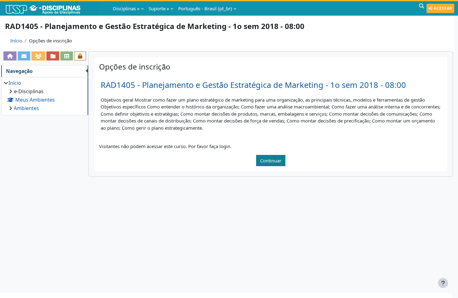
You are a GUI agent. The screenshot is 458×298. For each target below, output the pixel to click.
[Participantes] (38, 55)
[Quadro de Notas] (66, 55)
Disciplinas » (126, 8)
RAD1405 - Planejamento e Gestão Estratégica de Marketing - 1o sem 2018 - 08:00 (253, 84)
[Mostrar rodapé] (443, 283)
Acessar (442, 8)
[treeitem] (44, 95)
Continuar (270, 160)
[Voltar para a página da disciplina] (10, 55)
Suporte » (159, 8)
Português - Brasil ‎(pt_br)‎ (205, 8)
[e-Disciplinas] (52, 8)
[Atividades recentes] (52, 55)
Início (16, 40)
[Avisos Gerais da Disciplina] (24, 55)
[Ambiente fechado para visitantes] (80, 55)
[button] (422, 8)
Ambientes (26, 108)
